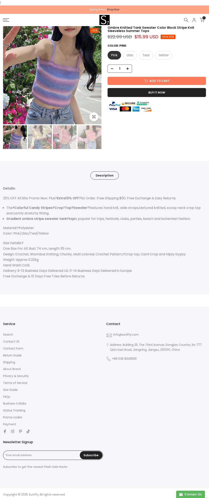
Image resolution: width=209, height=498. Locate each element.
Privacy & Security (16, 376)
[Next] (94, 75)
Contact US (11, 342)
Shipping (9, 362)
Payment (9, 424)
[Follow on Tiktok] (28, 431)
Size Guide (10, 390)
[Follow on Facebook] (5, 431)
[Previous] (9, 75)
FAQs (6, 397)
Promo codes (12, 417)
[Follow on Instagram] (12, 431)
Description (104, 175)
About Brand (12, 369)
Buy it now (156, 92)
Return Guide (12, 355)
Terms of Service (15, 383)
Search (8, 335)
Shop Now (113, 9)
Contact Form (13, 348)
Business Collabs (14, 403)
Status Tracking (14, 410)
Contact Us (192, 494)
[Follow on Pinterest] (20, 431)
